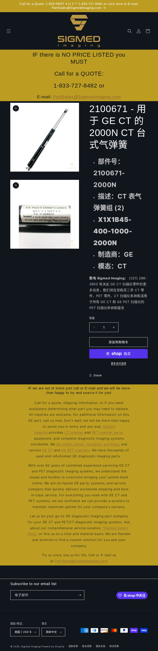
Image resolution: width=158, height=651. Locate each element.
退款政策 (73, 646)
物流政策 (114, 646)
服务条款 (101, 646)
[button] (8, 31)
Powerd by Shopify (52, 646)
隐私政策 (87, 646)
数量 (92, 318)
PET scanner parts (107, 432)
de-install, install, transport (79, 444)
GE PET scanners (75, 450)
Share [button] (97, 375)
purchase (111, 444)
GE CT (47, 450)
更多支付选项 (118, 363)
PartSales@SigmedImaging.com (87, 96)
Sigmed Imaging (31, 646)
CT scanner (75, 432)
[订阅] (79, 595)
